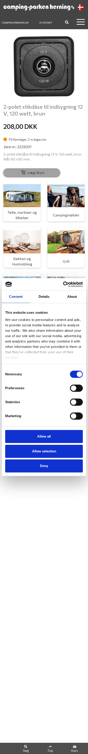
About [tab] (72, 296)
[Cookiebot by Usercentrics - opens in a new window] (63, 284)
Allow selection (44, 451)
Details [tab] (44, 296)
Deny (44, 466)
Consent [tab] (16, 296)
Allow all (44, 436)
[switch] (76, 388)
